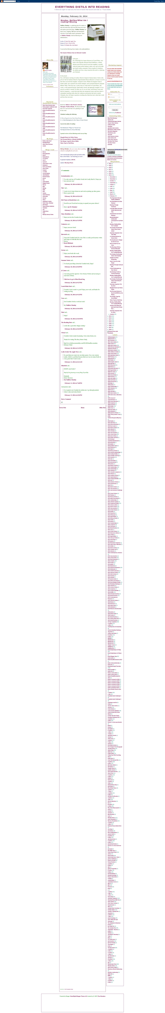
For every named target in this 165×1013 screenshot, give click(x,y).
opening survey (111, 839)
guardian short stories (113, 128)
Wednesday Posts (112, 964)
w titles (109, 960)
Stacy (44, 199)
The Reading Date (66, 322)
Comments (112, 97)
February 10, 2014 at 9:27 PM (73, 283)
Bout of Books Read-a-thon (114, 689)
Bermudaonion (46, 153)
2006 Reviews (111, 338)
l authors (110, 797)
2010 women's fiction (113, 482)
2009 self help (111, 391)
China (109, 704)
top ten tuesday (111, 942)
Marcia (44, 184)
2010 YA (110, 485)
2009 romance (111, 388)
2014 (110, 175)
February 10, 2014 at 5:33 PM (73, 231)
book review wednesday (114, 663)
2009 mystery (111, 376)
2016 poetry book (112, 613)
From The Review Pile (113, 760)
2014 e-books (111, 561)
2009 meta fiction (112, 375)
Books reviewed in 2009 (113, 684)
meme (109, 809)
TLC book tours (111, 939)
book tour (110, 664)
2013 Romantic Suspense (114, 542)
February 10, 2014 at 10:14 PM (74, 308)
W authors (110, 959)
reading (109, 878)
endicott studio (111, 124)
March (111, 194)
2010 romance (111, 470)
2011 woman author (112, 505)
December (113, 177)
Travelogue (110, 944)
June (111, 188)
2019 (110, 167)
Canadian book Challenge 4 (114, 699)
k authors (110, 793)
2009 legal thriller (112, 370)
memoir (110, 811)
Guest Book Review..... (113, 771)
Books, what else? (47, 141)
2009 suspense (111, 403)
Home (82, 408)
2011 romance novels (113, 501)
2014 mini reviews (112, 574)
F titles (109, 742)
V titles (109, 954)
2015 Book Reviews (112, 595)
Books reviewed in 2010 (113, 686)
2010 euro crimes (112, 435)
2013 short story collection (114, 544)
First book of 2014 (112, 745)
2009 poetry (111, 384)
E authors (110, 730)
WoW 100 (110, 974)
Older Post (102, 408)
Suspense (110, 913)
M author (110, 804)
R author (110, 870)
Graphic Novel (111, 768)
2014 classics (111, 551)
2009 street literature (113, 401)
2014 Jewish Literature (113, 570)
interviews (110, 786)
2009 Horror (111, 366)
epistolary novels (112, 735)
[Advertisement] (84, 26)
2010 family (110, 421)
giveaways (110, 766)
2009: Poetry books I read (114, 414)
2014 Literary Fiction (113, 572)
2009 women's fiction (113, 412)
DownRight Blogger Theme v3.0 (78, 996)
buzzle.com (110, 119)
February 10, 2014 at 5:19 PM (73, 210)
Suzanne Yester (65, 260)
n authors (110, 822)
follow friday (111, 750)
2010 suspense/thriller (113, 478)
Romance (110, 886)
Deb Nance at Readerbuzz (69, 200)
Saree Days (111, 896)
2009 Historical (111, 365)
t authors (110, 914)
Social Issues (111, 905)
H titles (109, 776)
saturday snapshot (112, 898)
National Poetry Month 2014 (114, 826)
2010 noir (110, 459)
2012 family (110, 511)
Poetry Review (111, 862)
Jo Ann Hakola (46, 173)
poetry (109, 853)
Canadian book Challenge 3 (114, 696)
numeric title (111, 834)
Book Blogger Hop (112, 656)
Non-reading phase (112, 832)
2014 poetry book (112, 579)
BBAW (109, 638)
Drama (109, 727)
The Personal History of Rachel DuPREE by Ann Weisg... (116, 293)
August (112, 184)
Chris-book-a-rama (47, 163)
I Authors (110, 781)
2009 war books (112, 409)
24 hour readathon (112, 621)
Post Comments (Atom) (69, 989)
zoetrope (110, 144)
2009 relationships (112, 386)
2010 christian (111, 431)
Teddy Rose (45, 211)
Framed (44, 170)
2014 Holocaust (111, 569)
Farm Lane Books (47, 166)
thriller (109, 931)
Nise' (62, 188)
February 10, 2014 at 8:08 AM (73, 184)
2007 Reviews (111, 340)
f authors (110, 740)
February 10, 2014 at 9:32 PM (73, 295)
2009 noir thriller (112, 378)
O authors (110, 835)
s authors (110, 891)
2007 (110, 327)
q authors (110, 863)
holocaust (110, 779)
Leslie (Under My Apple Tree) (70, 352)
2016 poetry (111, 612)
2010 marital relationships (114, 452)
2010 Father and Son (113, 437)
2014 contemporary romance (115, 552)
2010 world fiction (112, 483)
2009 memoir (111, 373)
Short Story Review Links (49, 105)
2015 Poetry (111, 602)
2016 (110, 171)
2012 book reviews (112, 506)
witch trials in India (112, 967)
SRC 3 (109, 906)
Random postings (112, 875)
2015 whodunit (111, 607)
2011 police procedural (113, 498)
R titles (109, 872)
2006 (110, 329)
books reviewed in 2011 (113, 687)
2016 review (111, 615)
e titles (109, 732)
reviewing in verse (112, 881)
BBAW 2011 (111, 641)
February (112, 196)
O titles (109, 837)
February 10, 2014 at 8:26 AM (73, 196)
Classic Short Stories (113, 123)
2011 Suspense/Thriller (113, 503)
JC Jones (64, 270)
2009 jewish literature (113, 368)
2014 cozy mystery (112, 556)
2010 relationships (112, 467)
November (113, 179)
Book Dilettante (68, 243)
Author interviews (112, 633)
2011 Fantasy (111, 495)
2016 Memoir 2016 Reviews (114, 608)
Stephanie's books (47, 201)
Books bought (111, 669)
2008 (110, 325)
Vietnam (110, 957)
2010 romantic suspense (114, 472)
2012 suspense (111, 524)
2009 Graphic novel (112, 361)
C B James (45, 158)
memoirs (110, 812)
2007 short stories (112, 342)
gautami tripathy (48, 70)
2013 (110, 316)
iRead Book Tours (112, 788)
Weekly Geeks (111, 965)
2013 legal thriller (112, 536)
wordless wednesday (113, 972)
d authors (110, 719)
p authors (110, 840)
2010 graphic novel (112, 445)
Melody (44, 188)
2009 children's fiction (113, 351)
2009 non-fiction (112, 380)
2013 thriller (111, 546)
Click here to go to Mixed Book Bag (74, 279)
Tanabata (45, 208)
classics (110, 707)
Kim (44, 180)
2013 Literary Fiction (113, 537)
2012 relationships (112, 523)
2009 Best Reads (112, 348)
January (112, 314)
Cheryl (63, 333)
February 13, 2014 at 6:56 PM (73, 395)
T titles (109, 916)
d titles (109, 720)
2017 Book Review (112, 616)
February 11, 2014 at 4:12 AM (73, 362)
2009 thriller (111, 406)
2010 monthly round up (113, 455)
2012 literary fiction (112, 518)
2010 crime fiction (112, 434)
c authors (110, 692)
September (113, 182)
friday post (110, 758)
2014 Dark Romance (113, 559)
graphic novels (111, 770)
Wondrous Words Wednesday (115, 969)
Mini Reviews (111, 814)
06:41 (73, 159)
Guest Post (110, 773)
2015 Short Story (112, 605)
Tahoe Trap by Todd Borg (116, 300)
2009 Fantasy (111, 356)
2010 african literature (113, 424)
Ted (43, 209)
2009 (110, 323)
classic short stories (113, 705)
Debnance (45, 165)
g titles (109, 763)
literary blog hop (112, 801)
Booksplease (46, 157)
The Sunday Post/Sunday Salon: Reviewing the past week (116, 280)
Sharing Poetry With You (114, 900)
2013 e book (111, 534)
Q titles (109, 865)
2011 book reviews (112, 486)
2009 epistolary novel (113, 355)
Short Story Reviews (48, 144)
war (109, 962)
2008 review (111, 343)
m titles (109, 806)
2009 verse (110, 407)
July (111, 186)
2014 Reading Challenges (114, 584)
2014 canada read (112, 549)
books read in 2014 (112, 674)
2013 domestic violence (113, 533)
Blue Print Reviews (112, 118)
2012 (110, 318)
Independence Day (112, 784)
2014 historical (111, 565)
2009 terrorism (111, 404)
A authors (110, 623)
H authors (110, 775)
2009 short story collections (114, 394)
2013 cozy (110, 529)
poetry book (111, 855)
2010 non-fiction (112, 460)
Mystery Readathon (112, 821)
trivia (109, 946)
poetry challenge (112, 858)
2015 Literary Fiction (113, 600)
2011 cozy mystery (112, 488)
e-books (110, 733)
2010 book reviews (112, 427)
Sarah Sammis (46, 194)
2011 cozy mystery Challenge (115, 490)
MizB (44, 189)
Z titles (109, 982)
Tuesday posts (111, 947)
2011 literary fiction (112, 496)
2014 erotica (111, 562)
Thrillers (110, 932)
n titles (109, 824)
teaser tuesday (111, 918)
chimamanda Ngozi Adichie (114, 121)
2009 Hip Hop (111, 363)
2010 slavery (111, 473)
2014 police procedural (113, 580)
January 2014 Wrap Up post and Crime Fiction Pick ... (116, 307)
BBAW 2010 (111, 640)
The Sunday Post (112, 928)
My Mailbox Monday (70, 380)
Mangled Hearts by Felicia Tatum (69, 137)
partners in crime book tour (114, 845)
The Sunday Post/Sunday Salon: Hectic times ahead (116, 229)
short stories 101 (112, 137)
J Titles (109, 791)
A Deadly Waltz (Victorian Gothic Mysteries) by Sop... (116, 210)
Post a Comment (66, 399)
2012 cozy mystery (112, 508)
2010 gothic (110, 444)
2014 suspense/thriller (113, 590)
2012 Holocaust (111, 514)
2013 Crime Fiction (112, 531)
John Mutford (46, 175)
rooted (44, 146)
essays (109, 737)
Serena (44, 198)
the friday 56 (111, 926)
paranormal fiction (112, 844)
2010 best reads (112, 426)
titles (109, 937)
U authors (110, 949)
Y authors (110, 977)
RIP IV (109, 883)
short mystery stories (113, 136)
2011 (110, 320)
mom (109, 816)
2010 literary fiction (112, 450)
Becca (44, 152)
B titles (109, 636)
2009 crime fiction (112, 353)
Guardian (110, 126)
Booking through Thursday (114, 666)
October (112, 180)
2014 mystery (111, 575)
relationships (111, 880)
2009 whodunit (111, 411)
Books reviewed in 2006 (113, 679)
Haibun (109, 778)
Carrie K (45, 161)
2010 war (110, 480)
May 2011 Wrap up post (113, 807)
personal (110, 849)
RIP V (109, 885)
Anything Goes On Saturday (114, 626)
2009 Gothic (111, 360)
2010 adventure (111, 422)
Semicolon (45, 196)
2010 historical (111, 447)
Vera (62, 298)
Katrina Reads (46, 176)
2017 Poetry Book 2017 (113, 618)
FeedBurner (118, 112)
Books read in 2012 (112, 672)
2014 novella (111, 577)
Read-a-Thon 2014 (112, 877)
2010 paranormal (112, 462)
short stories (111, 901)
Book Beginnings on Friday (114, 649)
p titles (109, 842)
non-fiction (110, 830)
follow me (110, 751)
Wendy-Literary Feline (48, 214)
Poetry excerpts (112, 860)
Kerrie (44, 178)
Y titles (109, 979)
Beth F (44, 155)
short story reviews (112, 903)
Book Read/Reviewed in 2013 (115, 659)
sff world (110, 134)
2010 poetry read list (113, 465)
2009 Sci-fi (110, 389)
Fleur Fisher (45, 168)
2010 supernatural (112, 477)
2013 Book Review (112, 528)
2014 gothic (110, 564)
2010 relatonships (112, 468)
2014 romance (111, 585)
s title (109, 893)
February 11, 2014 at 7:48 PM (73, 383)
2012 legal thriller (112, 516)
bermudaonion (65, 176)
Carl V (44, 160)
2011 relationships (112, 500)
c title (109, 694)
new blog (110, 829)
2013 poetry (111, 541)
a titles (109, 625)
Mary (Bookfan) (66, 214)
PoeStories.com (112, 133)
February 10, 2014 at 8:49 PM (73, 267)
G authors (110, 761)
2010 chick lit (111, 429)
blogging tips (111, 648)
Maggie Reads (46, 183)
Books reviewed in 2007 (113, 681)
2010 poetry (111, 463)
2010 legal (110, 449)
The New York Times (113, 141)
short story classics (113, 139)
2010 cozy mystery (112, 432)
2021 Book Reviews (112, 620)
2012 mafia (110, 519)
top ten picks (111, 941)
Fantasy (110, 743)
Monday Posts (111, 817)
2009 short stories (112, 393)
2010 (110, 321)
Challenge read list (112, 702)
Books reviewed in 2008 (113, 682)
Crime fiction (111, 709)
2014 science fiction (113, 587)
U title (109, 951)
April (111, 192)
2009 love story (111, 371)
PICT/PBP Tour (111, 850)
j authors (110, 789)
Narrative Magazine (112, 131)
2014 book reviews (112, 547)
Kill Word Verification (113, 796)
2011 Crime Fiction (112, 493)
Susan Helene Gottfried (48, 206)
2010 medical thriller (113, 454)
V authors (110, 952)
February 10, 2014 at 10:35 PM (74, 329)
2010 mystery (111, 457)
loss (109, 802)
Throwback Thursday (113, 934)
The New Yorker (112, 142)
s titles (109, 895)
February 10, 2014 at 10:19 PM (74, 319)
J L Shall (45, 171)
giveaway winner (112, 765)
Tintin (109, 936)
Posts (110, 94)
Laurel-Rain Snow (66, 286)
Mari (62, 312)
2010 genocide (111, 442)
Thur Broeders (101, 996)
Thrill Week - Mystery (113, 929)
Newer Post (62, 408)
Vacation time (111, 956)
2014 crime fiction (112, 557)
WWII (109, 975)
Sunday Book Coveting (113, 908)
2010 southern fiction (113, 475)
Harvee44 (64, 234)
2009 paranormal (112, 381)
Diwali (109, 725)
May (111, 190)
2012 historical (111, 513)
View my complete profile (48, 84)
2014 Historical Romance (114, 567)
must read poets (112, 819)
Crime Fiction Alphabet (113, 710)
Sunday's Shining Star (113, 911)
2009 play (110, 383)
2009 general (111, 358)
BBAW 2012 (111, 643)
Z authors (110, 980)
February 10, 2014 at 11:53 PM (74, 348)
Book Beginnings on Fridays (115, 653)
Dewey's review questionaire (115, 722)
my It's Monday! (72, 207)
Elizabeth (64, 366)
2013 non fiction (112, 539)
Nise (44, 191)
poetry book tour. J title (113, 857)
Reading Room (46, 142)
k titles (109, 794)
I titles (109, 783)
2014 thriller (111, 592)
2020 (110, 165)
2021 (110, 163)
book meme (111, 658)
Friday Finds (111, 753)
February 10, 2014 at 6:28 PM (73, 246)
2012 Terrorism (111, 526)
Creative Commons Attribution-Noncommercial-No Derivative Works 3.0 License (115, 158)
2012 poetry (111, 521)
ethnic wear (110, 738)
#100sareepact (111, 337)
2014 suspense (111, 589)
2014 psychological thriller (114, 582)
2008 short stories (112, 345)
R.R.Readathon (111, 873)
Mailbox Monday (71, 305)
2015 (110, 173)
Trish (44, 212)
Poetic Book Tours (112, 852)
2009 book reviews (112, 350)
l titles (109, 799)
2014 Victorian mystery (113, 593)
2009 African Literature (113, 347)
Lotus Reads (46, 181)
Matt (44, 186)
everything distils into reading (82, 6)
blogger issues (111, 645)
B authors (110, 635)
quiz (109, 867)
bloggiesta (110, 646)
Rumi (109, 888)
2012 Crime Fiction (112, 510)
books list (110, 671)
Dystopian (110, 728)
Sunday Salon (111, 909)
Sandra (44, 193)
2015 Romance (111, 603)
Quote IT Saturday (112, 868)
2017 (110, 169)
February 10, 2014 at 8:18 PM (73, 257)
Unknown (64, 224)
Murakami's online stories (114, 129)
